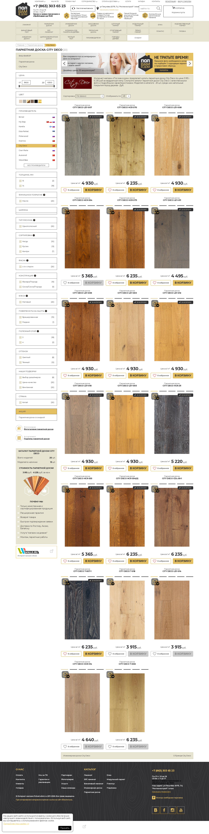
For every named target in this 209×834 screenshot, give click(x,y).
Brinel (21, 117)
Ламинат (88, 775)
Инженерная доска (93, 788)
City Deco (23, 145)
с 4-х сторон (27, 266)
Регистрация (170, 1)
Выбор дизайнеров (31, 377)
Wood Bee (23, 160)
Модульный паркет (116, 779)
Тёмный (26, 362)
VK (155, 810)
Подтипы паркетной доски (37, 439)
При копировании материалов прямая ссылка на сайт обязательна (44, 800)
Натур (25, 241)
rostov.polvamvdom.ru (23, 11)
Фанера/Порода (30, 282)
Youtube (181, 810)
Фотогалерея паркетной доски (38, 429)
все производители (36, 165)
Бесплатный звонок (84, 8)
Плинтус (111, 783)
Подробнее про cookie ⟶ (16, 823)
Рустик (25, 246)
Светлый (26, 357)
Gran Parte (23, 150)
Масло (25, 201)
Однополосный (29, 226)
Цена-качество (29, 382)
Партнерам (66, 775)
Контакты (156, 1)
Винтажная (27, 387)
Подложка (111, 788)
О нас (20, 769)
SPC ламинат (90, 779)
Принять (64, 828)
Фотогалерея (67, 779)
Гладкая (26, 322)
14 (23, 186)
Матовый (26, 302)
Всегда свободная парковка (169, 797)
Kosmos (22, 141)
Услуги (128, 1)
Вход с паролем (184, 1)
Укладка (141, 1)
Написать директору (109, 9)
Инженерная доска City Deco (76, 755)
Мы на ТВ (54, 1)
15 (23, 181)
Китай (25, 402)
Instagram (172, 810)
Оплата (19, 775)
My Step (22, 122)
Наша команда (68, 788)
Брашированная (30, 317)
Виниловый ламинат (93, 783)
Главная (20, 45)
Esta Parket (24, 131)
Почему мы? (70, 1)
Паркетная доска (35, 45)
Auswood (23, 155)
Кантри (25, 251)
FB (164, 810)
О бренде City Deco (182, 755)
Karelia (22, 126)
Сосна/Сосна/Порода (32, 287)
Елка (109, 775)
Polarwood (23, 136)
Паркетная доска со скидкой (32, 417)
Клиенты (20, 783)
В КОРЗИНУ (93, 190)
